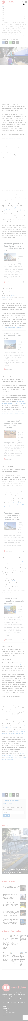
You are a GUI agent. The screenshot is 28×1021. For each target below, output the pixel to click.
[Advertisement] (14, 12)
